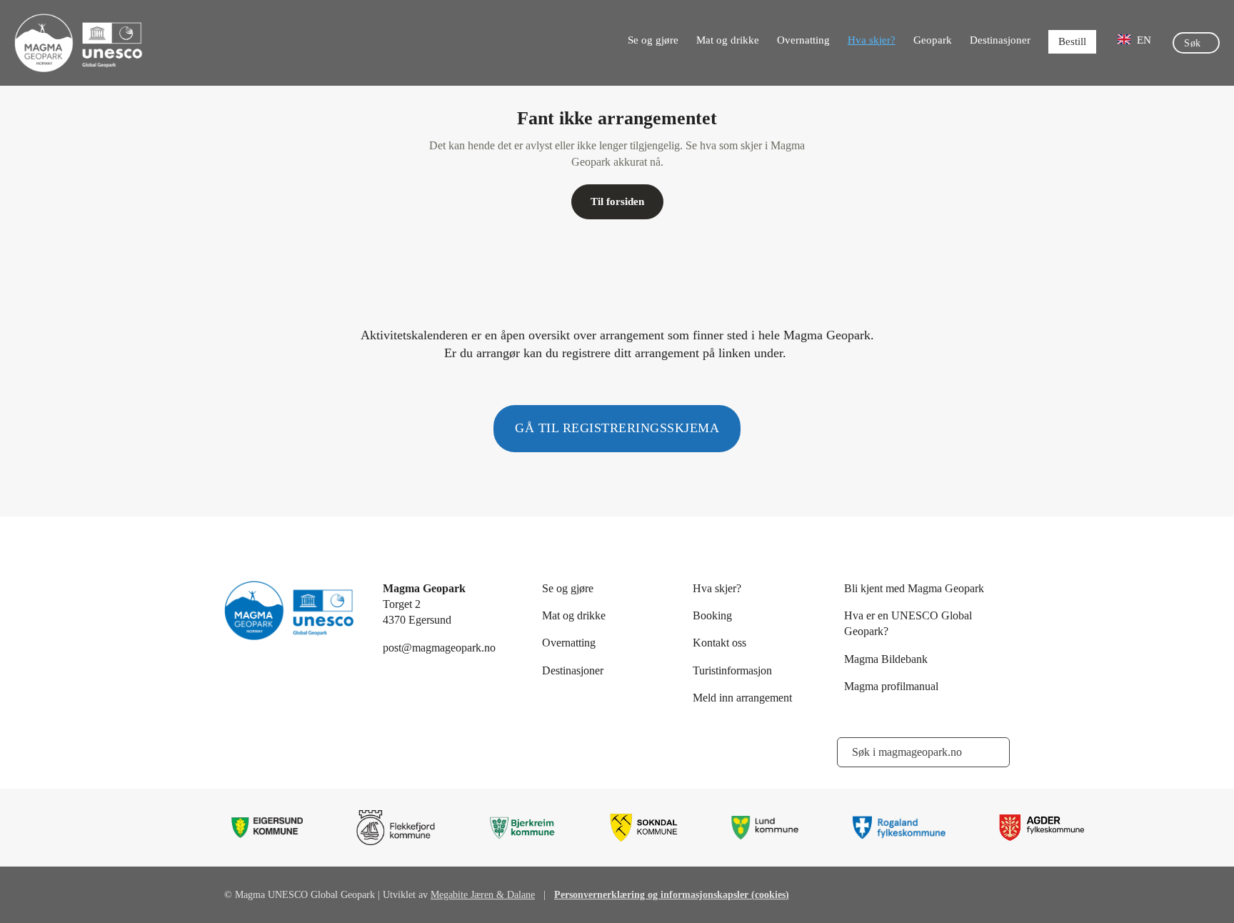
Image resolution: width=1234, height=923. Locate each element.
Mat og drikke (727, 40)
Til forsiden (617, 201)
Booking (712, 615)
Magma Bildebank (886, 659)
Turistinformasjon (732, 670)
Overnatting (803, 40)
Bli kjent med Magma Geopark (914, 588)
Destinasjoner (1000, 40)
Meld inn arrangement (742, 698)
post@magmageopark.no (439, 648)
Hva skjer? (872, 40)
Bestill (1072, 41)
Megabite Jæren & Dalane (483, 894)
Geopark (932, 40)
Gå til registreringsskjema (617, 428)
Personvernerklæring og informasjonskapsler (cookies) (671, 894)
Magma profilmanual (891, 686)
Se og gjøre (653, 40)
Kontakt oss (719, 643)
